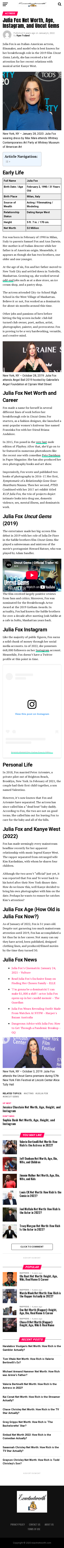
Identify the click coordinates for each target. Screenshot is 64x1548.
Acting (29, 1093)
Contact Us (34, 1524)
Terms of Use (34, 1529)
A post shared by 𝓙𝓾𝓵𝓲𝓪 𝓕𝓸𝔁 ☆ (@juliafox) (34, 752)
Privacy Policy (17, 1524)
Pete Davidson (51, 455)
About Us (49, 1524)
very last (41, 442)
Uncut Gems (11, 1097)
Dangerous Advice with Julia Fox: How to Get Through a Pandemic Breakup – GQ (36, 1028)
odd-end (8, 280)
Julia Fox (42, 1093)
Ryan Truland (23, 35)
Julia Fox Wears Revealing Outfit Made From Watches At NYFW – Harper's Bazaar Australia (36, 1013)
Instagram (42, 650)
